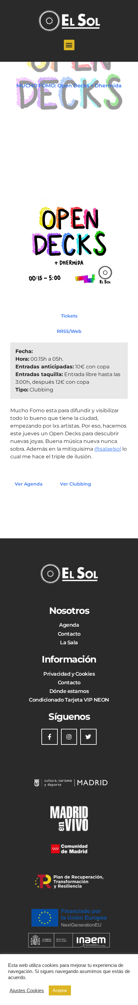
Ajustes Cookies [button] (27, 990)
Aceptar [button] (60, 990)
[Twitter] (88, 737)
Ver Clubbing (75, 484)
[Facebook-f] (49, 737)
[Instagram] (69, 737)
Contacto (69, 634)
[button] (69, 45)
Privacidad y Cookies (69, 674)
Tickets (69, 315)
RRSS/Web (69, 331)
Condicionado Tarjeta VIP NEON (69, 700)
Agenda (69, 625)
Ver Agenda (29, 484)
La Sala (69, 642)
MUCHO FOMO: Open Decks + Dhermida (69, 86)
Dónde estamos (69, 691)
